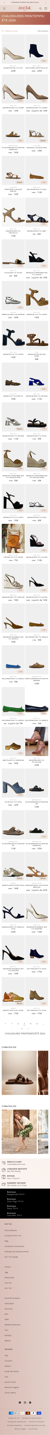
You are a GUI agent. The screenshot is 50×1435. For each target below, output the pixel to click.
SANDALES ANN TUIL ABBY (36, 231)
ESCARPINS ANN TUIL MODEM (13, 108)
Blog (6, 1241)
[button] (4, 8)
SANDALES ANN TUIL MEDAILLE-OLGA (13, 928)
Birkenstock (9, 1277)
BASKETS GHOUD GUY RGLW (13, 1010)
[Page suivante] (28, 1028)
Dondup (8, 1335)
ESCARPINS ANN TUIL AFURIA (36, 597)
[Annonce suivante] (45, 2)
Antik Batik (9, 1303)
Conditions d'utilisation (14, 1246)
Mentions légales (12, 1387)
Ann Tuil (8, 1288)
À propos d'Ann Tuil (13, 1235)
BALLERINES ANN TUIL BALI (37, 189)
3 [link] (24, 1023)
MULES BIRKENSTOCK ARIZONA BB (36, 803)
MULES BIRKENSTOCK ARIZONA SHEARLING (13, 148)
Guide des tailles (12, 1371)
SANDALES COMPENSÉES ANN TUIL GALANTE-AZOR (13, 476)
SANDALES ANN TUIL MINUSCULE (13, 232)
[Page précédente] (5, 1023)
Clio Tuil (8, 1283)
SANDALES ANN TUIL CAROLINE (13, 597)
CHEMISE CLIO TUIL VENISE (13, 557)
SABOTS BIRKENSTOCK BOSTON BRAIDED (36, 679)
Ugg (6, 1272)
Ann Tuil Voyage (11, 1257)
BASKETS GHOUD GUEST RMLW (13, 885)
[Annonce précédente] (4, 2)
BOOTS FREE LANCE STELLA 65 (37, 68)
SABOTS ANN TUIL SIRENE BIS (13, 760)
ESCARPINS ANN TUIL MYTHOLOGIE (37, 761)
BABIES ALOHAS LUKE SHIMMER (13, 314)
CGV (6, 1377)
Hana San (9, 1309)
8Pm (6, 1314)
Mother (8, 1341)
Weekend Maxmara (13, 1325)
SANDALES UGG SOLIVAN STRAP (37, 355)
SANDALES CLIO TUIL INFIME (37, 314)
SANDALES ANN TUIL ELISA (36, 517)
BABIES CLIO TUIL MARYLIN (13, 396)
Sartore (8, 1267)
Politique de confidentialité (17, 1422)
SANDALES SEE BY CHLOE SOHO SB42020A (36, 886)
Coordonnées (33, 1429)
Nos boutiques (11, 1230)
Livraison (8, 1361)
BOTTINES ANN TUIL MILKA (36, 969)
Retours (8, 1366)
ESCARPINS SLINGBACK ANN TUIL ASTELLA (13, 638)
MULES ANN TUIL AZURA (13, 273)
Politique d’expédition (14, 1425)
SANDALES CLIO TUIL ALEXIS (13, 517)
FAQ (6, 1355)
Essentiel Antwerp (12, 1298)
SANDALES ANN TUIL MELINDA (37, 396)
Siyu (6, 1330)
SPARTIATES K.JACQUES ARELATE (13, 190)
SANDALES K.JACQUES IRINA (37, 147)
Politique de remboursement (17, 1251)
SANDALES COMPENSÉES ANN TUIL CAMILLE (37, 273)
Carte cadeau (10, 1393)
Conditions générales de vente (35, 1425)
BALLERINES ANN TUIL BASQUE (37, 637)
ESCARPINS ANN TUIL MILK (13, 68)
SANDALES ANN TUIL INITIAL (37, 436)
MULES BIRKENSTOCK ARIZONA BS (13, 844)
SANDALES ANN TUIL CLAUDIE (36, 557)
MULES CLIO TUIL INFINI (13, 802)
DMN (7, 1319)
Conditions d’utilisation (37, 1422)
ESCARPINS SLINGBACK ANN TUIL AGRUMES (37, 928)
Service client (10, 1382)
